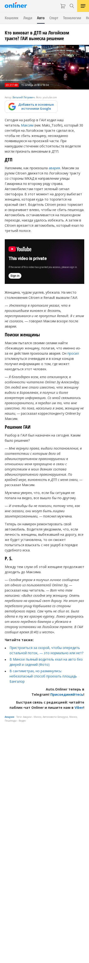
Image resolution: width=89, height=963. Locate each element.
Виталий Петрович (24, 97)
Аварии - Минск (32, 717)
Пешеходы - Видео (15, 720)
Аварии (9, 717)
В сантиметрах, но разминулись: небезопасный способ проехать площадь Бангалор (43, 676)
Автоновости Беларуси (55, 717)
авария (54, 168)
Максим (27, 125)
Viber (79, 707)
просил (73, 353)
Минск (73, 717)
